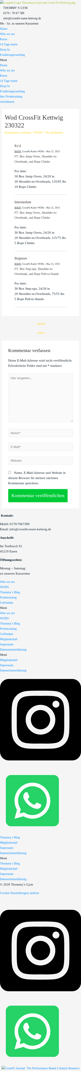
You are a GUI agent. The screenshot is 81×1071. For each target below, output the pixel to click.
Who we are (7, 34)
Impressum (6, 644)
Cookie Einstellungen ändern (19, 893)
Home (3, 28)
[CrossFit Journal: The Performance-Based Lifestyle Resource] (40, 1068)
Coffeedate (6, 602)
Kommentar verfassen (18, 132)
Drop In (5, 49)
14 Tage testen (8, 44)
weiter (41, 332)
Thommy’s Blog (10, 592)
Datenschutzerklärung (13, 649)
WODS (38, 132)
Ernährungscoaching (12, 54)
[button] (40, 60)
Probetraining (8, 597)
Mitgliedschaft (8, 639)
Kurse (3, 39)
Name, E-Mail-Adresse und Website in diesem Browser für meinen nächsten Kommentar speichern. (37, 478)
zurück (41, 323)
